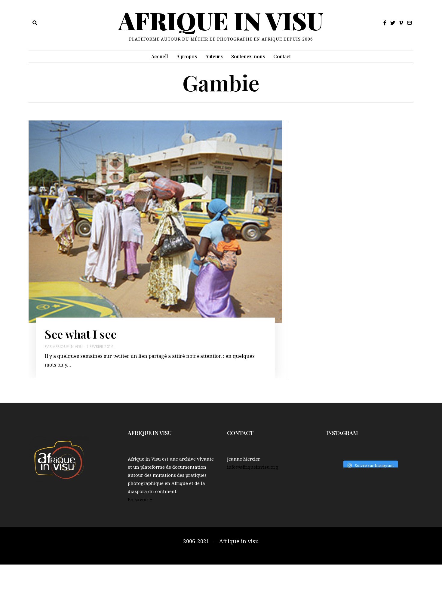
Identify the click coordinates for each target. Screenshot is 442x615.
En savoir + (140, 499)
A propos (186, 56)
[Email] (409, 22)
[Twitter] (393, 22)
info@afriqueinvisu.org (252, 467)
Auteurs (214, 56)
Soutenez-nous (248, 56)
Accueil (159, 56)
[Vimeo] (401, 22)
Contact (282, 56)
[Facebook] (385, 22)
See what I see (80, 333)
